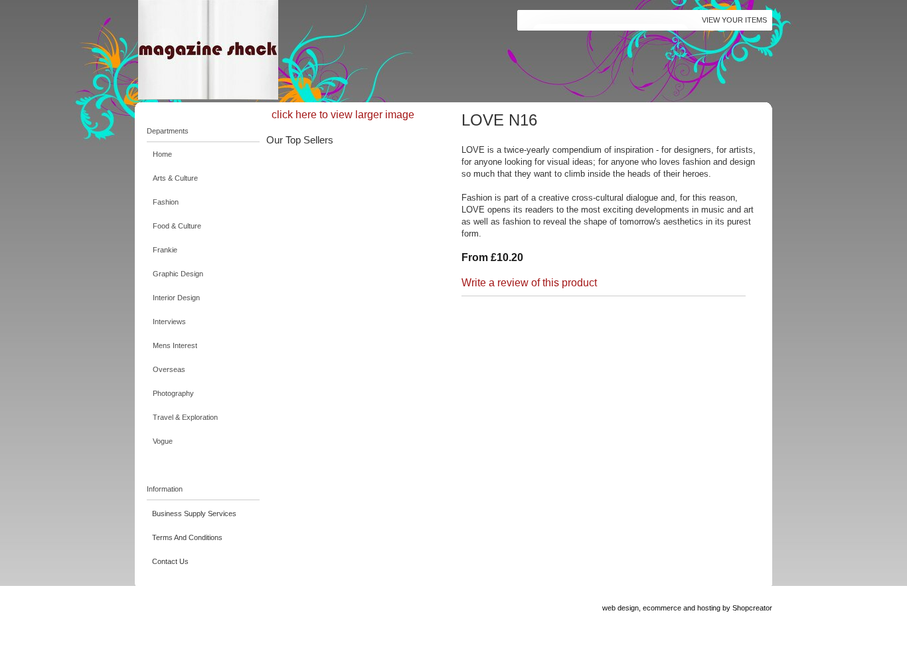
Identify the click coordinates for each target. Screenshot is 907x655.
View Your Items (734, 20)
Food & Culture (177, 226)
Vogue (163, 441)
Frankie (165, 250)
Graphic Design (178, 274)
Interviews (169, 322)
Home (162, 154)
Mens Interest (175, 345)
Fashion (166, 202)
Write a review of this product (529, 282)
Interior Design (176, 298)
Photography (173, 393)
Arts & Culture (175, 178)
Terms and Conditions (187, 537)
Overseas (169, 369)
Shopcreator (752, 608)
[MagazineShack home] (271, 50)
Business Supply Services (194, 513)
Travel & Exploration (185, 417)
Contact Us (170, 561)
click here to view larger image (343, 114)
